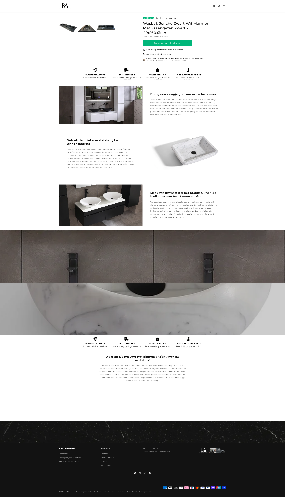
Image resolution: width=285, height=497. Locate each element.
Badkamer (63, 454)
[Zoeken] (214, 6)
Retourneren (106, 465)
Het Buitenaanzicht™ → (69, 461)
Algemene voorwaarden (116, 492)
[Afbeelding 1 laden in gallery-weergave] (68, 28)
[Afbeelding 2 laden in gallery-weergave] (87, 28)
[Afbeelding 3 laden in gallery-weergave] (106, 28)
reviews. (172, 18)
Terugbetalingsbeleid (87, 492)
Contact (104, 454)
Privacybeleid (101, 492)
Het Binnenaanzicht (71, 492)
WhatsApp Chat (107, 458)
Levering (104, 461)
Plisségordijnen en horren (70, 458)
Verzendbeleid (132, 492)
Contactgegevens (145, 492)
